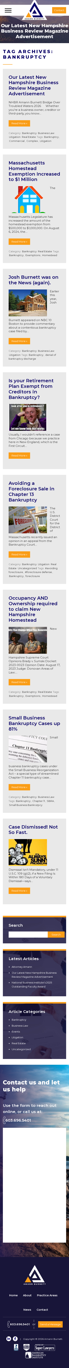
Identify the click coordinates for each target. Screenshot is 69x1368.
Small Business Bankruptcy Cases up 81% (34, 723)
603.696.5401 (18, 1120)
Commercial (17, 140)
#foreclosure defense (38, 572)
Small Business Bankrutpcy (25, 804)
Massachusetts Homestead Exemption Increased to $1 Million (34, 171)
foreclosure (32, 576)
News (27, 1309)
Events (16, 1031)
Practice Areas (47, 1295)
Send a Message (50, 1324)
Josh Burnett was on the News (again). (33, 279)
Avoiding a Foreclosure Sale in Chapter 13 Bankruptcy (31, 491)
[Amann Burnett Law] (35, 1284)
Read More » (19, 123)
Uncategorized (27, 568)
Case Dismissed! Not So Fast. (33, 829)
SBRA (50, 800)
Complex (32, 140)
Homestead (49, 255)
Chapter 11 (38, 800)
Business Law (46, 133)
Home (13, 1295)
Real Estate (29, 136)
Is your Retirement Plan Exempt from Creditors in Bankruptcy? (31, 389)
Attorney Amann (22, 966)
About (27, 1295)
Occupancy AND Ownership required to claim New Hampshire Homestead (33, 609)
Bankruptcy (29, 133)
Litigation (15, 136)
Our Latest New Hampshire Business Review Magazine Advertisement (33, 85)
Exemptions (32, 255)
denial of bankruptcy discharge (32, 356)
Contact (42, 1309)
